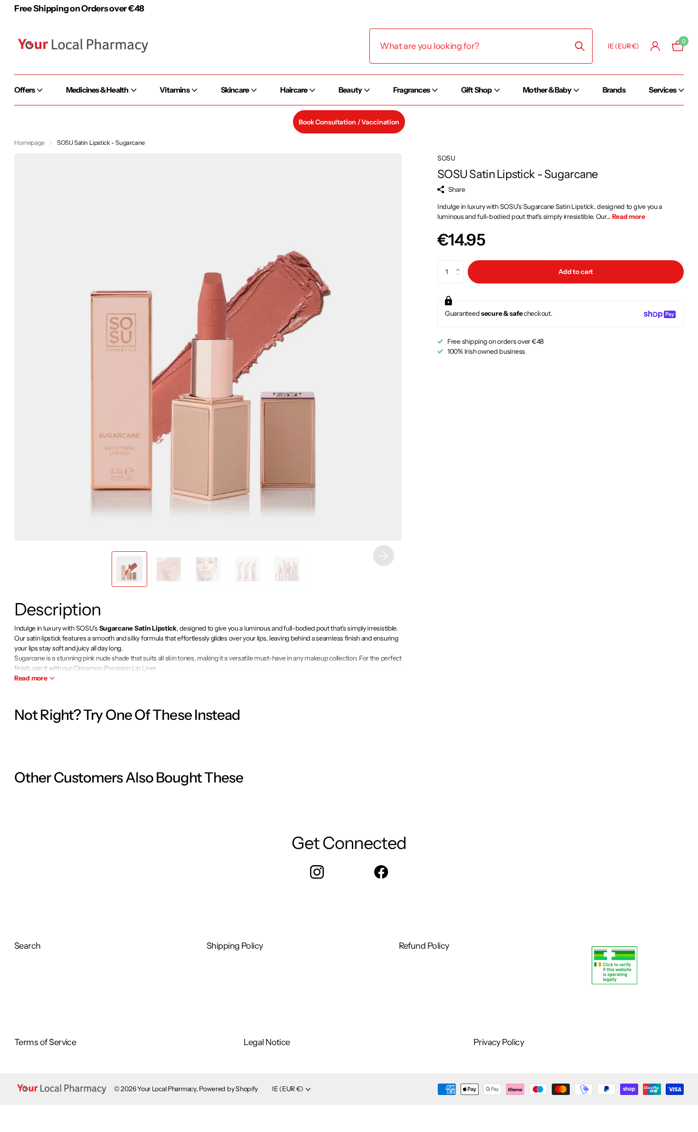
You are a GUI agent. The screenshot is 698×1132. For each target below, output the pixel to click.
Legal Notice (267, 1042)
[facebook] (381, 872)
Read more (628, 217)
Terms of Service (45, 1042)
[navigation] (129, 569)
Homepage (29, 142)
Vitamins (174, 89)
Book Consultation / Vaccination (349, 122)
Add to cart (575, 272)
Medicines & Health (97, 89)
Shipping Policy (235, 946)
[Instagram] (317, 872)
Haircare (294, 89)
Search (27, 946)
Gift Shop (476, 89)
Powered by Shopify (228, 1089)
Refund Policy (424, 946)
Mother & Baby (547, 89)
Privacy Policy (498, 1042)
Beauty (350, 89)
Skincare (235, 89)
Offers (24, 89)
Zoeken (579, 46)
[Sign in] (655, 46)
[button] (384, 555)
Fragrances (411, 89)
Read (30, 678)
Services (662, 89)
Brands (614, 89)
